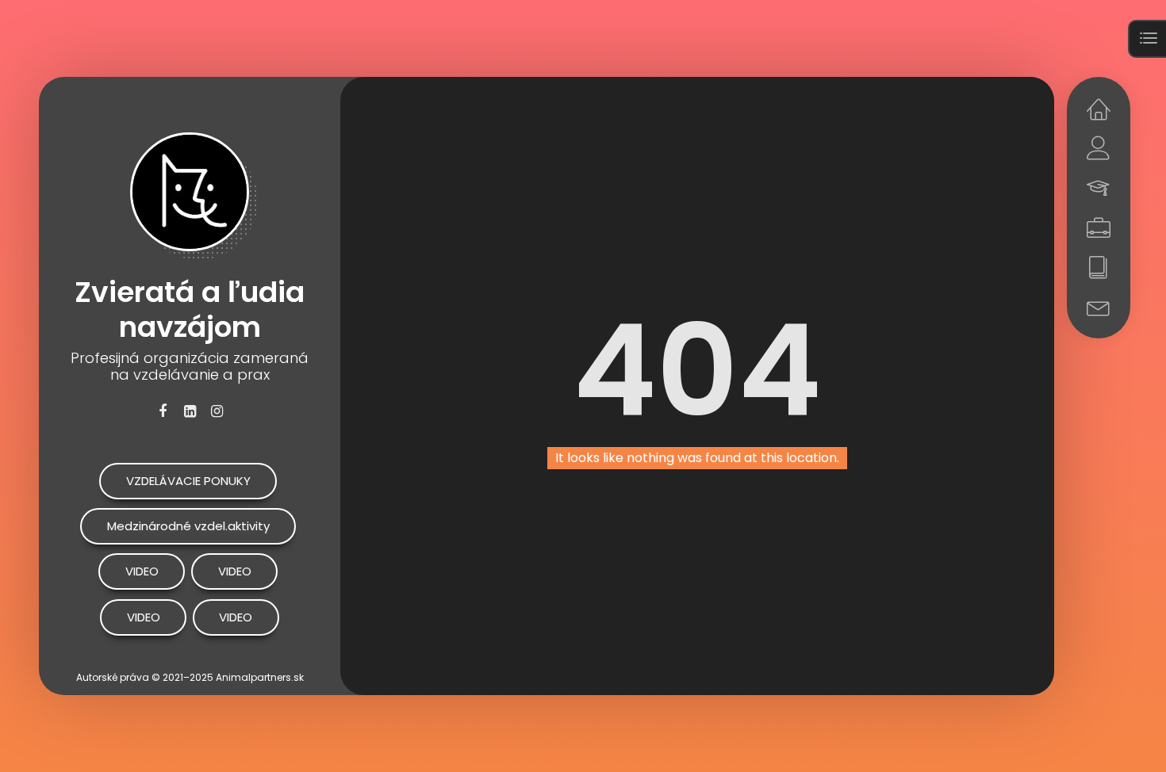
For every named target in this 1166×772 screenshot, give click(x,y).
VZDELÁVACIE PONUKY (188, 480)
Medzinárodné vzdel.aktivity (188, 526)
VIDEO (142, 571)
